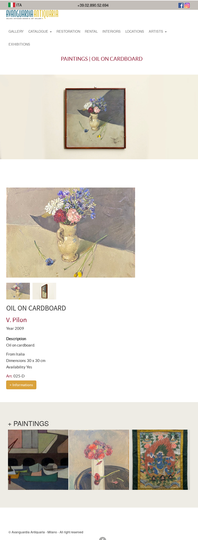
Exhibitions (19, 44)
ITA (18, 4)
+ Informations (21, 385)
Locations (134, 31)
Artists (156, 31)
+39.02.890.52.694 (93, 5)
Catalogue (38, 31)
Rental (91, 31)
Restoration (68, 31)
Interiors (111, 31)
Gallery (16, 31)
